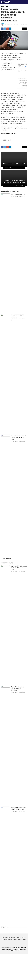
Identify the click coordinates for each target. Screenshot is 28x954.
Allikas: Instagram (11, 133)
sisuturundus (12, 949)
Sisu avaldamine (7, 939)
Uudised (3, 6)
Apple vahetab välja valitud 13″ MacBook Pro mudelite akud (19, 567)
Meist (24, 937)
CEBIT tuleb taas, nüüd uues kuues (17, 315)
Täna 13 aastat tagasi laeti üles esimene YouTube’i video (18, 437)
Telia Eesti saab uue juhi (18, 194)
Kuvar (10, 24)
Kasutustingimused (8, 937)
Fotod (15, 939)
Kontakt (18, 937)
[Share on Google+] (7, 29)
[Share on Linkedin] (10, 29)
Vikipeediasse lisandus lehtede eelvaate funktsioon (17, 688)
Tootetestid (22, 939)
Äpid (7, 6)
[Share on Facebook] (2, 29)
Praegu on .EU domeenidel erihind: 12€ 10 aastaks (18, 808)
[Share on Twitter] (5, 29)
